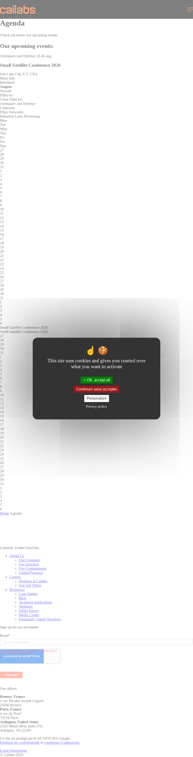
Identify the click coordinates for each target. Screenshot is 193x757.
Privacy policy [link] (96, 406)
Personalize (97, 399)
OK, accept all (98, 380)
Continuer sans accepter (96, 389)
